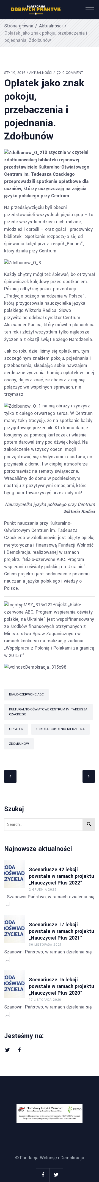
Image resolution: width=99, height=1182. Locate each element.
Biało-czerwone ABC (26, 694)
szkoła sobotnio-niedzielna (60, 729)
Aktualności (51, 26)
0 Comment (72, 72)
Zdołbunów (19, 743)
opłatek (16, 729)
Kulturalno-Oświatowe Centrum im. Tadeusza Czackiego (48, 712)
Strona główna (18, 26)
